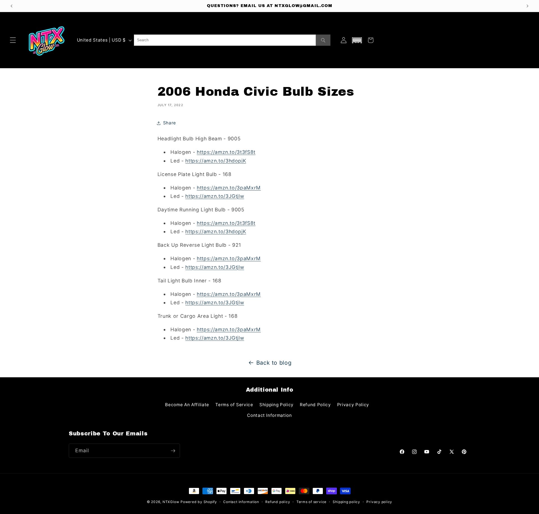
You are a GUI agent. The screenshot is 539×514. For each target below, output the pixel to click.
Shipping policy (346, 502)
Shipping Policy (276, 404)
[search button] (323, 40)
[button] (13, 40)
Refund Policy (315, 404)
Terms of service (311, 502)
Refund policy (277, 502)
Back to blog (274, 362)
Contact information (241, 502)
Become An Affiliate (187, 404)
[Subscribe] (173, 451)
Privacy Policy (353, 404)
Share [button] (169, 122)
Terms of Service (234, 404)
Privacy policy (379, 502)
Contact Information (269, 415)
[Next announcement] (527, 6)
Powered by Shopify (199, 502)
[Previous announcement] (11, 6)
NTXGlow (171, 502)
